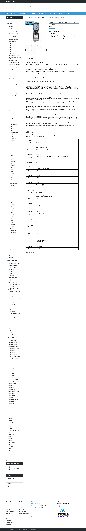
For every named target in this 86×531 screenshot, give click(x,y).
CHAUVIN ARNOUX (14, 124)
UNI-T (12, 159)
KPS (11, 142)
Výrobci (9, 475)
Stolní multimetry (13, 165)
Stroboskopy (12, 302)
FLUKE (12, 130)
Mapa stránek (8, 524)
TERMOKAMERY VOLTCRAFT (14, 366)
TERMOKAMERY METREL (13, 354)
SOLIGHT (12, 163)
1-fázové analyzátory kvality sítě (15, 99)
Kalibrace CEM (11, 377)
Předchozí (25, 50)
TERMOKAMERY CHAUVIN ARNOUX (15, 350)
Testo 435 (28, 251)
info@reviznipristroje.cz (38, 514)
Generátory (11, 251)
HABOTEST (12, 136)
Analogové (12, 238)
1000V (11, 47)
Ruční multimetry (13, 114)
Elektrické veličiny (22, 13)
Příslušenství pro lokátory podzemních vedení (14, 94)
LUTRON (12, 146)
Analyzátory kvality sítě (13, 97)
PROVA (12, 220)
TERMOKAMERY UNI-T (12, 364)
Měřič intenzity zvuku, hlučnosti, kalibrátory (14, 280)
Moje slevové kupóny (22, 511)
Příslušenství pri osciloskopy (15, 245)
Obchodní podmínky (48, 13)
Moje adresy (21, 507)
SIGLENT (12, 179)
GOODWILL (12, 169)
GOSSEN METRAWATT (14, 132)
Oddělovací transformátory (14, 249)
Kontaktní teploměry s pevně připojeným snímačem (14, 292)
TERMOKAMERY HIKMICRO (13, 346)
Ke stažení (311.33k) (30, 252)
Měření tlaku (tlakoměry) (13, 306)
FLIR (11, 128)
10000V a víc (12, 53)
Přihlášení (8, 1)
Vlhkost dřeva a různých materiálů (15, 319)
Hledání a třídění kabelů (13, 89)
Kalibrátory (11, 253)
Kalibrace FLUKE (11, 387)
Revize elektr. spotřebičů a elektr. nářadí (14, 70)
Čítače (10, 110)
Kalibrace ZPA (11, 411)
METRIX (12, 155)
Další (46, 50)
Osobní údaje (21, 509)
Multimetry (10, 112)
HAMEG (12, 171)
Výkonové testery (12, 78)
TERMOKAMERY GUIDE (13, 344)
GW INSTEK (13, 134)
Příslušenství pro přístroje (14, 414)
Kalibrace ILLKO (11, 393)
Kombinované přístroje (13, 277)
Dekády (10, 255)
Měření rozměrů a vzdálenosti (14, 282)
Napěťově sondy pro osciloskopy (15, 243)
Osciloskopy (11, 236)
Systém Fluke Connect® (13, 456)
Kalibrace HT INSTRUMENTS (14, 379)
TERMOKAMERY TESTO (13, 362)
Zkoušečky (11, 80)
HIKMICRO (10, 432)
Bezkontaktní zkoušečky (14, 82)
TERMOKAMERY (40, 13)
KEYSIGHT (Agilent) (14, 140)
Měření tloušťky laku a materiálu (14, 324)
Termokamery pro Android (14, 360)
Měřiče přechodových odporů (14, 55)
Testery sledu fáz (12, 88)
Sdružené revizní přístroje (13, 39)
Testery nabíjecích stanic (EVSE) (14, 104)
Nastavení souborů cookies (24, 513)
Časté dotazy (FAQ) (62, 13)
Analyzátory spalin (12, 28)
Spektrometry (12, 275)
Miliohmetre (11, 257)
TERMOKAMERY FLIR (12, 340)
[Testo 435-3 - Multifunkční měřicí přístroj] (27, 47)
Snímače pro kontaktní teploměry (15, 298)
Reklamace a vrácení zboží (23, 515)
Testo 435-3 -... (15, 467)
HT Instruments (13, 138)
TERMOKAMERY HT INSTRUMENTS (15, 348)
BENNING (12, 120)
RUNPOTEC (11, 446)
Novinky (7, 505)
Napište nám (8, 509)
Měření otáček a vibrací (13, 300)
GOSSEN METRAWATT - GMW (14, 430)
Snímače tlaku (12, 311)
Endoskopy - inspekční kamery (14, 304)
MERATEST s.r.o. (13, 529)
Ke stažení (38, 58)
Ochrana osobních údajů (10, 516)
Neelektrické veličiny (13, 260)
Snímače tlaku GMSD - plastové (16, 315)
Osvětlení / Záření (12, 269)
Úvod (8, 13)
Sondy (11, 273)
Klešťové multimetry (13, 183)
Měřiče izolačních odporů (13, 41)
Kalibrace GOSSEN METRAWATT (14, 391)
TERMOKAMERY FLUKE (13, 342)
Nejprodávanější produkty (11, 507)
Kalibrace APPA (11, 373)
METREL (12, 153)
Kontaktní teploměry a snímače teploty (14, 289)
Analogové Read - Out (13, 240)
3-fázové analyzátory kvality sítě (15, 101)
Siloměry (10, 328)
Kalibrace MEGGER (12, 397)
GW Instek (12, 226)
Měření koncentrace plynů (13, 321)
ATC (9, 489)
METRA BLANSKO (14, 151)
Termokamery (11, 337)
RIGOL (12, 175)
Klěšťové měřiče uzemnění (14, 62)
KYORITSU (12, 144)
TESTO (12, 157)
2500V (11, 49)
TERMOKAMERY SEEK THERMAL (14, 356)
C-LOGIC (12, 126)
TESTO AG (54, 26)
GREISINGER (11, 428)
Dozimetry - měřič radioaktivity (14, 326)
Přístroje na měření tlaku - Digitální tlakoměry (15, 308)
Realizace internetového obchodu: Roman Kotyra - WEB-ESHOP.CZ (29, 529)
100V (11, 43)
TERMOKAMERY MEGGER (13, 352)
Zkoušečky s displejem (14, 84)
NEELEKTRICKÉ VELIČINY (32, 13)
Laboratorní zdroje (12, 247)
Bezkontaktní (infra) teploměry (14, 263)
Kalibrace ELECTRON (12, 383)
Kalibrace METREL (12, 401)
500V (11, 45)
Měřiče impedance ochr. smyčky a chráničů (14, 58)
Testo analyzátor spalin (13, 31)
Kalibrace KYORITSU (12, 395)
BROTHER (10, 420)
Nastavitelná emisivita (14, 265)
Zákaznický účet (15, 1)
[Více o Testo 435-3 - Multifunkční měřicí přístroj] (9, 468)
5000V (11, 51)
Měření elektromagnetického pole (15, 334)
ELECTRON (10, 424)
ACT (9, 481)
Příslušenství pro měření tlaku (15, 317)
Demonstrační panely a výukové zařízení (14, 75)
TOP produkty (11, 20)
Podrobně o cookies (9, 522)
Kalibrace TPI (11, 405)
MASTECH (12, 148)
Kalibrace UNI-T (11, 409)
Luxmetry (11, 271)
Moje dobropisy (21, 505)
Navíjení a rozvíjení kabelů (13, 332)
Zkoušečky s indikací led (14, 86)
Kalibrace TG (11, 407)
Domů (27, 17)
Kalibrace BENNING (12, 375)
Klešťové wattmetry (14, 230)
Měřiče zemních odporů (13, 60)
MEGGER (12, 150)
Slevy (7, 504)
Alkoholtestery (11, 330)
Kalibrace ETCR (11, 385)
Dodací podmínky (9, 515)
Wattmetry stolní (13, 234)
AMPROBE (12, 116)
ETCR (12, 195)
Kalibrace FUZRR (12, 389)
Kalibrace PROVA (12, 403)
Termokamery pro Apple (14, 358)
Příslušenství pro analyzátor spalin (15, 33)
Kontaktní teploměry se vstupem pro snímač (15, 295)
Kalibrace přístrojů (12, 369)
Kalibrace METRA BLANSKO (13, 399)
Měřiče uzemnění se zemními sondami (14, 65)
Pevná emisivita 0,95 (13, 267)
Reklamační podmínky (10, 511)
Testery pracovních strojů (13, 72)
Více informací (30, 58)
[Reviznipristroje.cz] (43, 8)
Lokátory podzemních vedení (14, 91)
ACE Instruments (11, 478)
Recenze (55, 13)
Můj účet (21, 501)
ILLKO (10, 448)
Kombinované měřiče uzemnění (15, 67)
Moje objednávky (22, 504)
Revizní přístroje (14, 13)
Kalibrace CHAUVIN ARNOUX (14, 381)
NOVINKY (10, 23)
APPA (12, 118)
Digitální (11, 241)
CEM (11, 122)
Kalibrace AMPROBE (12, 371)
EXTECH (12, 196)
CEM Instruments (14, 189)
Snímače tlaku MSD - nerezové (16, 313)
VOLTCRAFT (13, 161)
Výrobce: (50, 26)
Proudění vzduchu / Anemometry (15, 284)
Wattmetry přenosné (14, 232)
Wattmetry (11, 228)
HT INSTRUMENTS (12, 434)
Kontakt (69, 13)
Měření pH (10, 322)
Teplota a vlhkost (12, 286)
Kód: (49, 24)
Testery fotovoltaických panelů (14, 103)
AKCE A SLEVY (11, 26)
